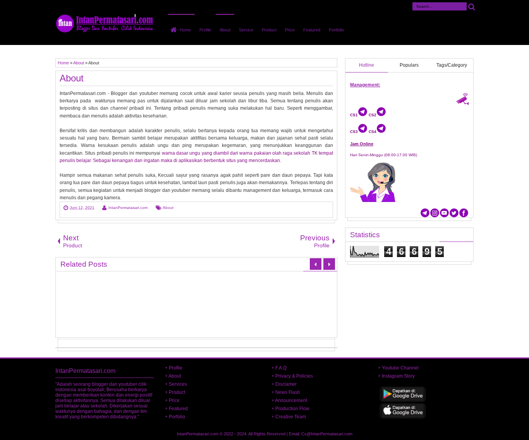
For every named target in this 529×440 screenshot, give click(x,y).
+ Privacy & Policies (292, 376)
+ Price (172, 400)
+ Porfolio (175, 416)
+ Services (176, 384)
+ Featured (176, 408)
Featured (311, 30)
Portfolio (336, 30)
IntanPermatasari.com (197, 433)
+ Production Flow (290, 408)
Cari (472, 6)
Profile (205, 30)
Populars (409, 65)
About (225, 30)
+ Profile (173, 368)
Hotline (366, 65)
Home (185, 30)
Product (269, 30)
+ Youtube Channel (398, 368)
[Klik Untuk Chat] (363, 115)
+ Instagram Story (396, 376)
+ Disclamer (284, 384)
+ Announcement (289, 400)
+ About (173, 376)
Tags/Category (451, 65)
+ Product (175, 392)
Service (246, 30)
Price (290, 30)
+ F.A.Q (279, 368)
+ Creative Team (288, 416)
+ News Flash (285, 392)
